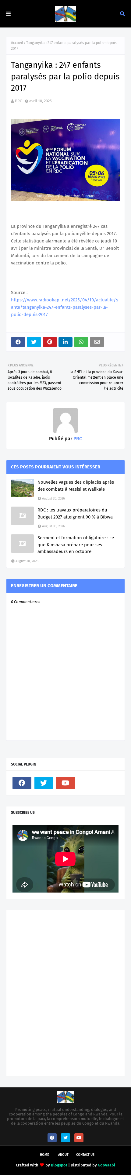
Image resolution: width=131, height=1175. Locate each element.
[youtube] (65, 783)
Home (44, 1155)
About (63, 1155)
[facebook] (21, 783)
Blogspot (59, 1165)
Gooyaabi (106, 1165)
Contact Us (85, 1155)
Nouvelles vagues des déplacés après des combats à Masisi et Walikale (75, 485)
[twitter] (43, 783)
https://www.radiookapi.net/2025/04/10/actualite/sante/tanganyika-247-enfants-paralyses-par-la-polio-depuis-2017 (64, 307)
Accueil (17, 43)
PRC (18, 101)
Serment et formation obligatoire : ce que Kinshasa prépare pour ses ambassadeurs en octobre (75, 544)
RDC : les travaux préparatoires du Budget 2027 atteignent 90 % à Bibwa (75, 513)
